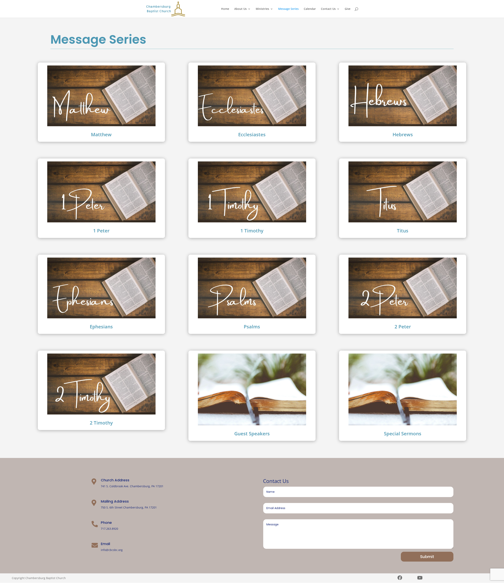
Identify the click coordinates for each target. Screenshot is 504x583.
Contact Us (328, 9)
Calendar (310, 9)
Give (347, 9)
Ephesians (101, 326)
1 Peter (101, 230)
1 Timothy (251, 230)
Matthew (101, 134)
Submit (427, 556)
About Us (240, 9)
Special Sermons (402, 433)
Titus (402, 230)
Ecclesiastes (252, 134)
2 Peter (403, 326)
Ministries (262, 9)
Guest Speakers (252, 433)
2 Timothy (101, 422)
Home (225, 9)
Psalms (252, 326)
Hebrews (403, 134)
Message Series (288, 9)
